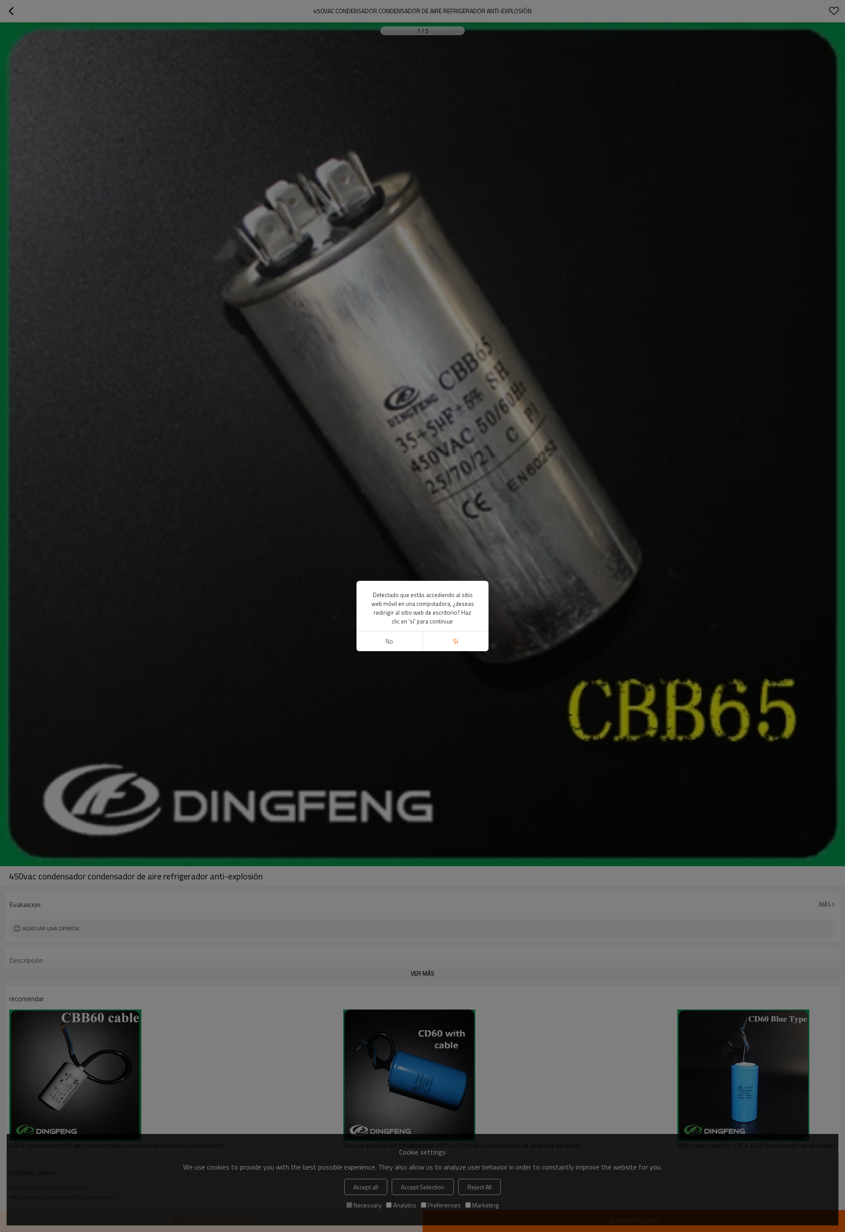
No (389, 641)
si (455, 641)
